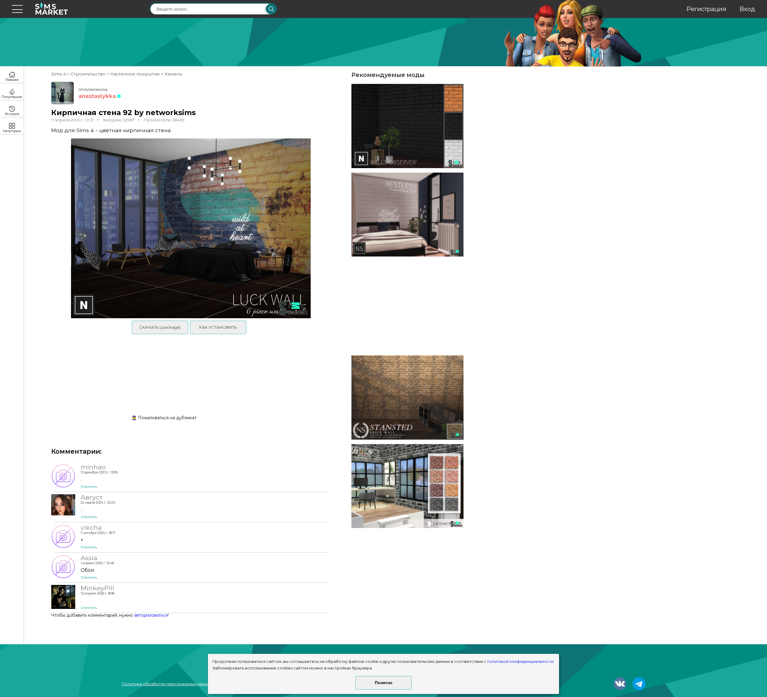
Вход (747, 9)
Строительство (88, 74)
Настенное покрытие (135, 74)
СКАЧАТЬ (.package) (160, 327)
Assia (89, 558)
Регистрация (706, 9)
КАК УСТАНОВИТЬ (218, 327)
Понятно (383, 682)
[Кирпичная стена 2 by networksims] (407, 215)
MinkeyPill (97, 588)
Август (91, 497)
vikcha (91, 527)
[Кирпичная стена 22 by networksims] (407, 397)
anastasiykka (97, 96)
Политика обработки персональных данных (166, 683)
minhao (93, 467)
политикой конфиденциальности (520, 661)
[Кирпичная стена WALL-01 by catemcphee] (407, 486)
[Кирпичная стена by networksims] (407, 126)
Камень (172, 74)
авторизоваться (151, 615)
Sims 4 (59, 74)
